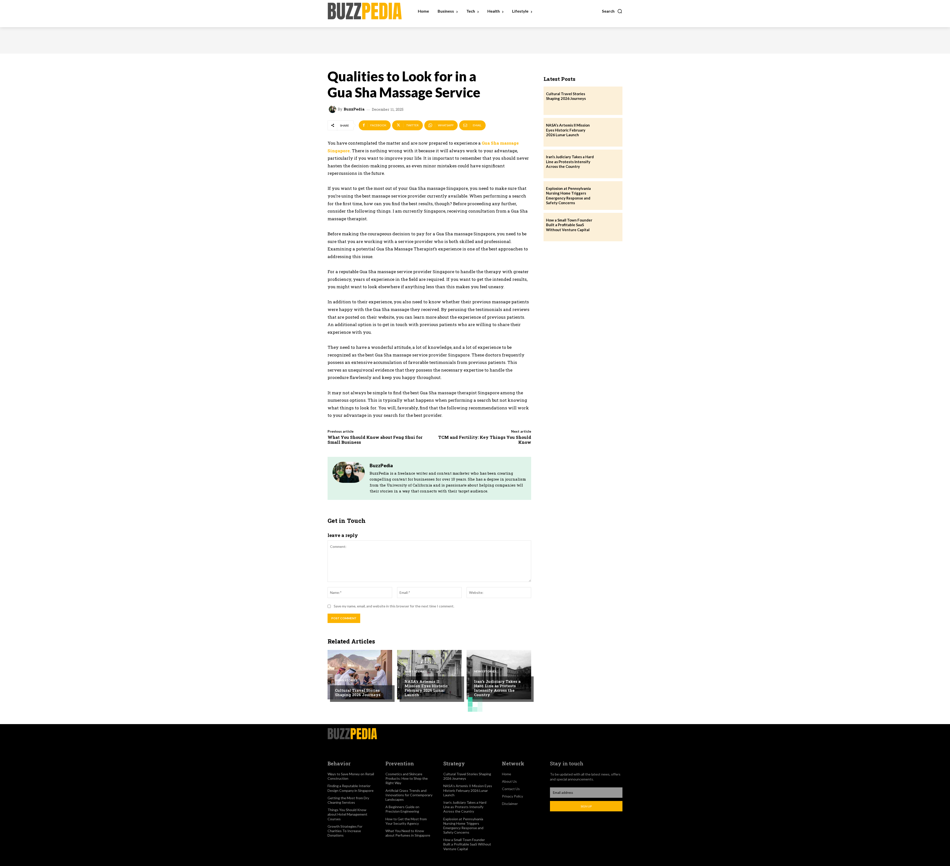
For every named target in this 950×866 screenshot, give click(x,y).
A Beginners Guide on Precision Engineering (402, 809)
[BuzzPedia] (333, 109)
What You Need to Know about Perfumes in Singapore (407, 833)
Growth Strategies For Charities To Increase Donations (345, 830)
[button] (612, 11)
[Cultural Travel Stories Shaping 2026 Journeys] (360, 674)
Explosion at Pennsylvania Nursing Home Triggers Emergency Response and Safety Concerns (568, 195)
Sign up (586, 806)
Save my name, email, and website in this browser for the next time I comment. (394, 606)
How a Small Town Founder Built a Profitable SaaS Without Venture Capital (569, 225)
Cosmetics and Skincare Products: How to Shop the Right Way (406, 778)
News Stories (346, 680)
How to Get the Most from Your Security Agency (406, 821)
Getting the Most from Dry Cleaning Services (348, 800)
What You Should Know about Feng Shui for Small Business (375, 439)
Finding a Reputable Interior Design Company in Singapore (351, 788)
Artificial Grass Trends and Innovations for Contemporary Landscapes (408, 794)
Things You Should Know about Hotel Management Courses (347, 814)
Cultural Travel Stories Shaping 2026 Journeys (357, 692)
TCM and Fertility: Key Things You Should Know (484, 439)
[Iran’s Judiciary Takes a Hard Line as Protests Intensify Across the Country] (499, 674)
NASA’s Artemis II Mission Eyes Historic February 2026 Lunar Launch (426, 688)
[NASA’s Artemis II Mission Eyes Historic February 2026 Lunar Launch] (429, 674)
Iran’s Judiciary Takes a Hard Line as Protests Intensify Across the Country (497, 688)
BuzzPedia (354, 109)
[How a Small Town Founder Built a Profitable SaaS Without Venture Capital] (608, 227)
